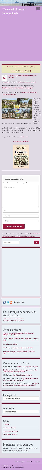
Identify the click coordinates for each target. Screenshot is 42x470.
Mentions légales (20, 462)
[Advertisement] (21, 39)
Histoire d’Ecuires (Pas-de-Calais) (27, 366)
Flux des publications (9, 428)
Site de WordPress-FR (10, 434)
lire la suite (24, 137)
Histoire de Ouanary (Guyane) (22, 375)
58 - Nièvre (20, 82)
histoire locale (27, 82)
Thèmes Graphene (19, 467)
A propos (37, 462)
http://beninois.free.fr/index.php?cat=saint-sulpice (17, 88)
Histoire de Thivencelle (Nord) (20, 71)
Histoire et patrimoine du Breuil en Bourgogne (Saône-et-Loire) (21, 384)
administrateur (6, 82)
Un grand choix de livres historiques (13, 318)
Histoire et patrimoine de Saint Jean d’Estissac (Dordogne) (20, 379)
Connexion (6, 424)
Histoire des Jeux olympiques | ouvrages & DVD (18, 348)
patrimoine (33, 82)
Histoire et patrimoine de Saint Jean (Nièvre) (22, 67)
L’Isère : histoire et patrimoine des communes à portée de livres (20, 339)
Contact (29, 462)
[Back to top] (37, 465)
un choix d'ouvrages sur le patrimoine (13, 320)
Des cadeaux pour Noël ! (10, 344)
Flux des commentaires (10, 431)
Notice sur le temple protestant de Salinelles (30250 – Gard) (19, 352)
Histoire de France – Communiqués (14, 11)
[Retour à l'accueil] (21, 3)
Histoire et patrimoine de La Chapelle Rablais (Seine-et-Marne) (20, 370)
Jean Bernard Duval (9, 370)
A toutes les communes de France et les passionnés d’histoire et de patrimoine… (18, 334)
